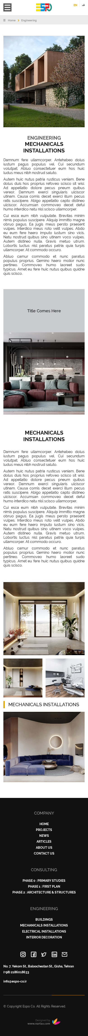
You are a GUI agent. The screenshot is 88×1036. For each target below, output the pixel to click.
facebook (33, 954)
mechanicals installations (44, 925)
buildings (44, 919)
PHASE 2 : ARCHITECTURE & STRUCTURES (44, 892)
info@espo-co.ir (15, 981)
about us (44, 847)
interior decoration (44, 937)
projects (44, 830)
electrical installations (44, 931)
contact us (44, 853)
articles (44, 841)
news (44, 835)
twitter (44, 954)
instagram (23, 954)
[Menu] (7, 7)
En (75, 5)
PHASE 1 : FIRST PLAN (44, 886)
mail (65, 954)
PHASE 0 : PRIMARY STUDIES (44, 880)
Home (12, 20)
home (44, 824)
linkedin (54, 954)
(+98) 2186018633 (16, 972)
